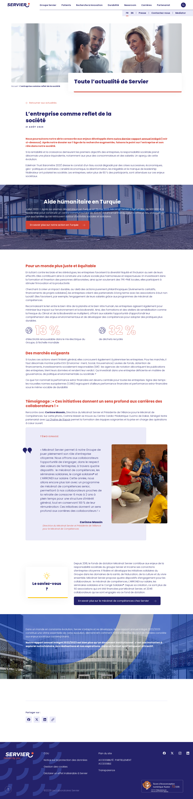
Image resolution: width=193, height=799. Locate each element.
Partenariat (163, 5)
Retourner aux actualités (43, 102)
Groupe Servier (48, 5)
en (132, 12)
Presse (142, 12)
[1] (26, 705)
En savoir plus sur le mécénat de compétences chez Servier (114, 601)
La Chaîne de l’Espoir (58, 419)
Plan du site (105, 753)
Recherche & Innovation (89, 5)
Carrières (146, 5)
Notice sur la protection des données (65, 760)
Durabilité (113, 5)
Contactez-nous (160, 12)
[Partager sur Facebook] (29, 720)
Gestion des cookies (56, 766)
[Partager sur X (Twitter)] (37, 720)
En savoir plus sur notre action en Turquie (54, 225)
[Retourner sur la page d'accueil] (8, 789)
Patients (66, 5)
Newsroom (130, 5)
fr (127, 12)
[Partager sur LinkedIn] (45, 720)
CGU (46, 753)
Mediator (180, 12)
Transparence (106, 770)
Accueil (14, 86)
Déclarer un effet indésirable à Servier (65, 773)
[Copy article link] (53, 720)
